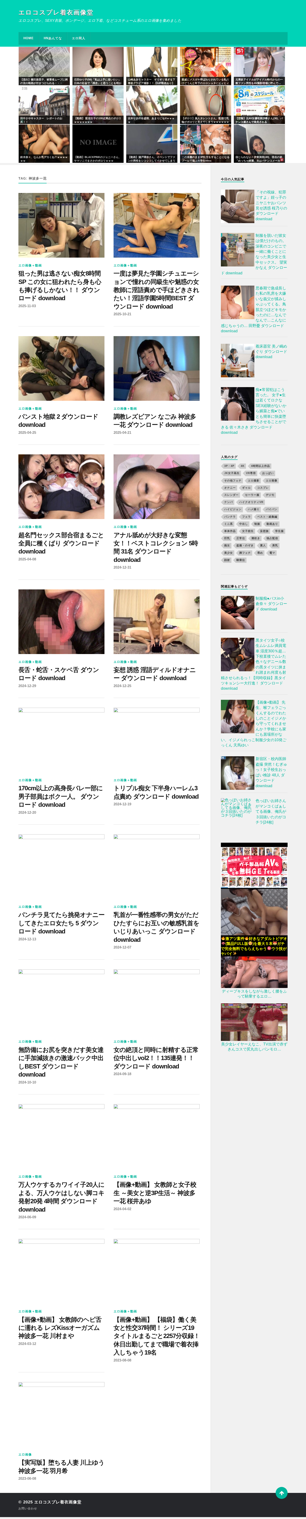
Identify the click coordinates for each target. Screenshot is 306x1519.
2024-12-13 (27, 939)
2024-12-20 (27, 812)
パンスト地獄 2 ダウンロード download (58, 420)
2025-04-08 (27, 559)
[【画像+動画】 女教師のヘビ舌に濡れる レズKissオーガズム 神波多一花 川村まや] (61, 1271)
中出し (243, 523)
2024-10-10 (27, 1082)
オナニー (230, 487)
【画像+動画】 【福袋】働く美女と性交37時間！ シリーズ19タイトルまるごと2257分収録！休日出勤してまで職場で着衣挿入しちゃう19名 (157, 1336)
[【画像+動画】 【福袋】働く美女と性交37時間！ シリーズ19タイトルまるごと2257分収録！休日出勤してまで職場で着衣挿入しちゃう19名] (157, 1271)
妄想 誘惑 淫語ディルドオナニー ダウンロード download (155, 673)
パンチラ (230, 516)
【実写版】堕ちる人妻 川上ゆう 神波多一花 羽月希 (61, 1466)
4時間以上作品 (260, 465)
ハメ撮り (253, 509)
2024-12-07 (122, 947)
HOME (28, 38)
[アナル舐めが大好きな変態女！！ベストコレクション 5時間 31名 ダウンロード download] (157, 486)
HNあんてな (53, 38)
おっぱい (268, 473)
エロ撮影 (253, 480)
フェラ (246, 516)
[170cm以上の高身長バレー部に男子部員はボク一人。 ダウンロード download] (61, 740)
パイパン (271, 509)
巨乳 (227, 538)
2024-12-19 (122, 804)
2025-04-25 (27, 432)
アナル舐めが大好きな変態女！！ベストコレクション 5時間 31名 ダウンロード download (156, 547)
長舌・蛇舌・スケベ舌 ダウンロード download (58, 673)
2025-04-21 (122, 432)
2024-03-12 (27, 1344)
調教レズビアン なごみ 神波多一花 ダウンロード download (155, 420)
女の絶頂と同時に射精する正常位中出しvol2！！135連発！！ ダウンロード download (156, 1058)
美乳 (275, 545)
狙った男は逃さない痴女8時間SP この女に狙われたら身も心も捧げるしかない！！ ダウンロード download (59, 285)
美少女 (228, 552)
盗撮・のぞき (245, 545)
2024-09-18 (122, 1074)
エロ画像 (25, 1454)
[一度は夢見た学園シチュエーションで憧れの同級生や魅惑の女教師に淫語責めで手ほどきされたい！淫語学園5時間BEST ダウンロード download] (157, 225)
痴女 (227, 545)
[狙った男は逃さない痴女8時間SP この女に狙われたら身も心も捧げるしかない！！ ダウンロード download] (61, 225)
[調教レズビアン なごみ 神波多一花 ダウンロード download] (157, 368)
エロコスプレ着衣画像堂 (55, 12)
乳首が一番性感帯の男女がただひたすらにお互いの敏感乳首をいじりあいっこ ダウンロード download (156, 927)
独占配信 (272, 538)
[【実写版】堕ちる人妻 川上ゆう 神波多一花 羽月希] (61, 1414)
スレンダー (231, 494)
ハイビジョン (232, 509)
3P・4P (229, 465)
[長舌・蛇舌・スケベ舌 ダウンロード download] (61, 621)
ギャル (246, 487)
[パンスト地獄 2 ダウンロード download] (61, 368)
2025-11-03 (27, 306)
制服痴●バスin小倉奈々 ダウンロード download (271, 603)
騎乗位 (240, 560)
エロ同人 (78, 38)
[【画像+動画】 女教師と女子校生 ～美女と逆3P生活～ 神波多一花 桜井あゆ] (157, 1136)
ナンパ (228, 502)
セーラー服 (252, 494)
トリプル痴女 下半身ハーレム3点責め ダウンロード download (156, 792)
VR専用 (251, 473)
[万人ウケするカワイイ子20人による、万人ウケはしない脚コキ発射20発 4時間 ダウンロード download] (61, 1136)
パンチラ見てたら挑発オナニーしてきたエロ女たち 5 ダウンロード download (61, 923)
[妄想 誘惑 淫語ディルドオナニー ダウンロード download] (157, 621)
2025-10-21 (122, 314)
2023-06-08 (27, 1478)
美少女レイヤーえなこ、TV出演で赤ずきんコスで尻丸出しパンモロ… (254, 1046)
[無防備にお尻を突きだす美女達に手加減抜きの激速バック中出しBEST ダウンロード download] (61, 1001)
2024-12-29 (27, 686)
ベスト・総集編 (267, 516)
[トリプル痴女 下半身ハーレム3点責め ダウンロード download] (157, 740)
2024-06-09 (27, 1217)
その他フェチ (232, 480)
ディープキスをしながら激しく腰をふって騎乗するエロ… (254, 993)
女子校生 (248, 531)
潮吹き (255, 538)
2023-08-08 (122, 1360)
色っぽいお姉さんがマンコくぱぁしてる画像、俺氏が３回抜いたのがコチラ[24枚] (271, 811)
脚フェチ (245, 552)
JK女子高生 (232, 473)
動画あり (272, 523)
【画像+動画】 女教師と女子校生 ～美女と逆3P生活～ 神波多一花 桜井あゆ (155, 1192)
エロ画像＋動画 (30, 265)
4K (243, 465)
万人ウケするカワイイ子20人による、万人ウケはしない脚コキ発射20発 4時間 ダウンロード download (61, 1197)
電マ (272, 552)
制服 (257, 523)
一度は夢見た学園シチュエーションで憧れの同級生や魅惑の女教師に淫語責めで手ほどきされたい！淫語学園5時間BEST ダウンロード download (156, 290)
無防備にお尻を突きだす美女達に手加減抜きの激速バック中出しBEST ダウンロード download (61, 1062)
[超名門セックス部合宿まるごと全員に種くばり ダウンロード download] (61, 486)
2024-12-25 (122, 686)
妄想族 (264, 531)
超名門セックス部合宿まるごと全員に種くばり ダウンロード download (61, 543)
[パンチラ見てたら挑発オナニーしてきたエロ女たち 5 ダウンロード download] (61, 866)
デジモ (270, 494)
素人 (263, 545)
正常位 (240, 538)
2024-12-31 (122, 567)
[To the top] (282, 1493)
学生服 (279, 531)
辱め (260, 552)
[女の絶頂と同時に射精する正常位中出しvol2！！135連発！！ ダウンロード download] (157, 1001)
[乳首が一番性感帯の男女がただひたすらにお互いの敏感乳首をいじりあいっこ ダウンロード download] (157, 866)
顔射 (227, 560)
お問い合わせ (27, 1508)
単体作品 (230, 531)
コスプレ (263, 487)
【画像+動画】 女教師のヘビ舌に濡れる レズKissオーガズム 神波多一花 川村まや (60, 1327)
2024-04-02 (122, 1209)
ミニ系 (228, 523)
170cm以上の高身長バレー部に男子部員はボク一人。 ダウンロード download (60, 796)
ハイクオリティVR (251, 502)
